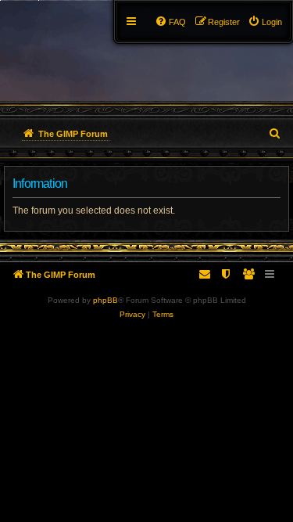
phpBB (105, 300)
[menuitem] (265, 22)
